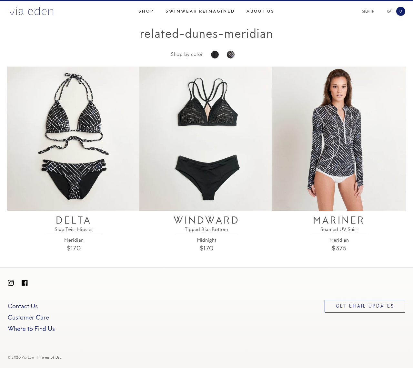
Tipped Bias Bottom (206, 229)
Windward (207, 221)
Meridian (74, 240)
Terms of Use (50, 358)
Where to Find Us (31, 329)
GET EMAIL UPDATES (365, 306)
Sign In (368, 11)
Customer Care (28, 318)
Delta (74, 221)
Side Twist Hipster (74, 229)
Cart (391, 11)
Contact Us (23, 306)
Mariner (339, 221)
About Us (261, 11)
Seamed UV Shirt (339, 229)
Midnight (206, 240)
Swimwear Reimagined (200, 11)
